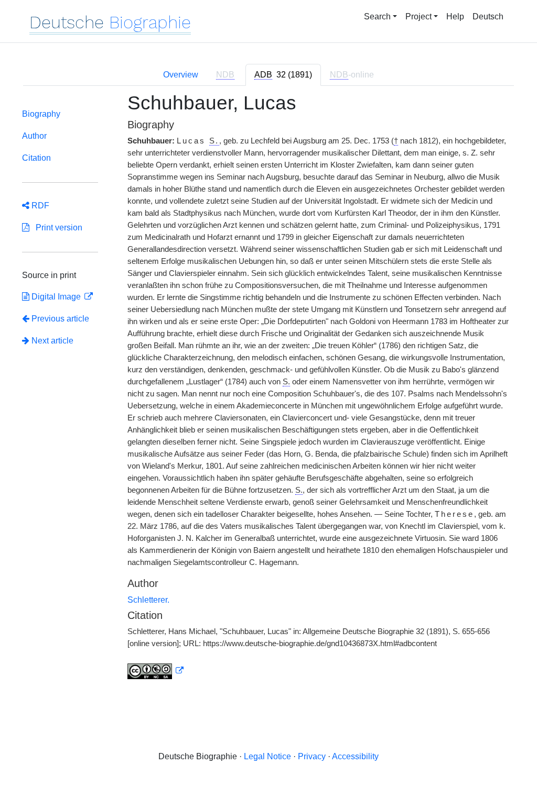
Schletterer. (148, 599)
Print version (55, 227)
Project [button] (418, 16)
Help (455, 16)
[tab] (283, 75)
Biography (41, 113)
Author (34, 135)
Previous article (60, 318)
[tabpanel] (268, 392)
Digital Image (56, 296)
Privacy (312, 756)
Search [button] (377, 16)
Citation (36, 157)
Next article (51, 340)
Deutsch (487, 16)
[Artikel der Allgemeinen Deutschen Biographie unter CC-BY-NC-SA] (155, 671)
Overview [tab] (180, 74)
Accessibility (355, 756)
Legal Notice (267, 756)
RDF (39, 205)
